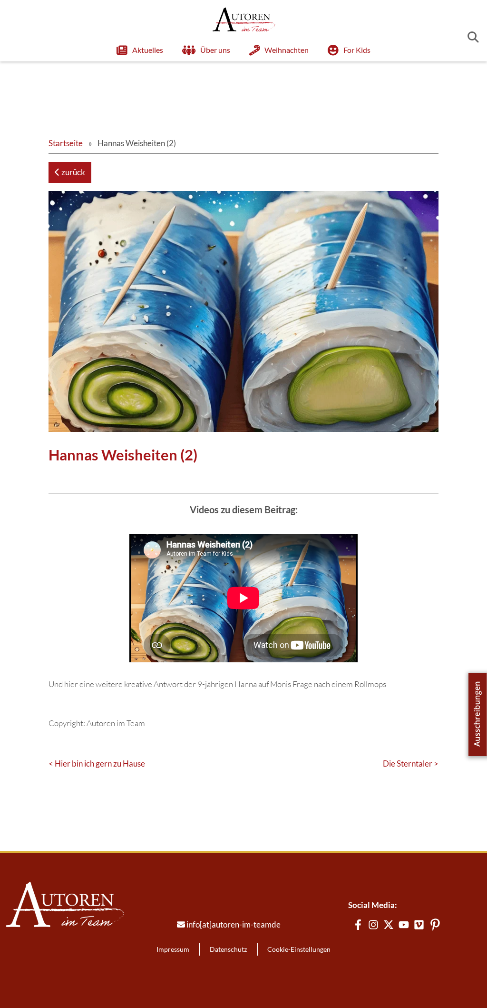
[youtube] (404, 924)
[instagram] (373, 924)
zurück (72, 172)
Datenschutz (228, 949)
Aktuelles (147, 49)
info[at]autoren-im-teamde (233, 924)
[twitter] (388, 924)
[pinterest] (435, 924)
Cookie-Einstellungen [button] (299, 949)
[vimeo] (419, 924)
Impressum (172, 949)
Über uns (215, 49)
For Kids (356, 49)
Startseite (66, 143)
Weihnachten (286, 49)
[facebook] (358, 924)
